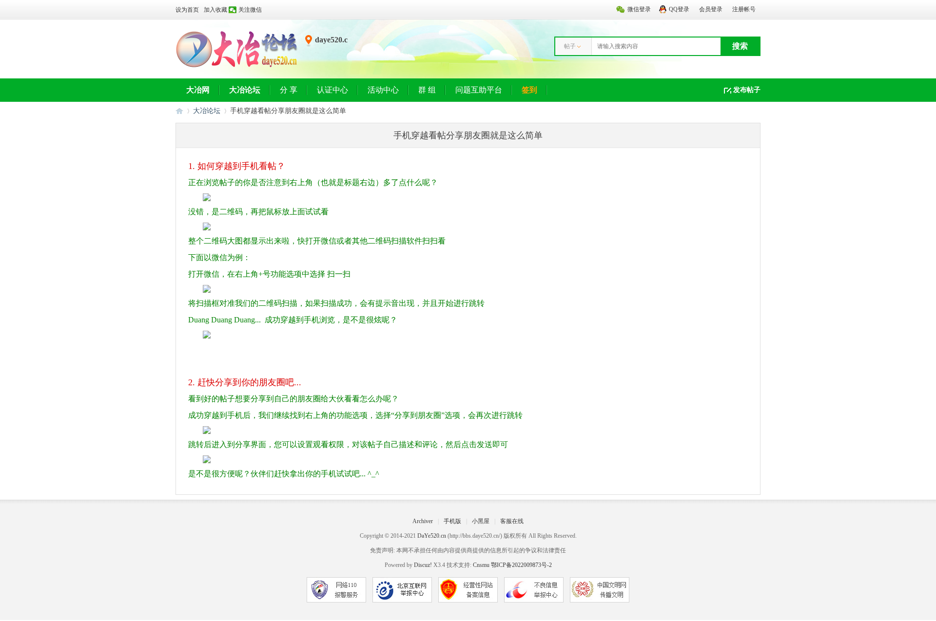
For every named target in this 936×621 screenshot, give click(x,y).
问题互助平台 (478, 90)
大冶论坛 (244, 90)
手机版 (452, 521)
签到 (529, 90)
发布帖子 (746, 90)
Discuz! (423, 565)
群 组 (427, 90)
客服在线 (512, 521)
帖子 (570, 46)
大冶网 (198, 90)
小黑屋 (480, 521)
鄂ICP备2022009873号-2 (521, 565)
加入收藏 (215, 9)
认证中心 (332, 90)
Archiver (422, 521)
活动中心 (383, 90)
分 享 (288, 90)
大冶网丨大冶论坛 (179, 111)
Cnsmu (482, 565)
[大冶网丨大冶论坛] (237, 66)
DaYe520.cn (431, 535)
